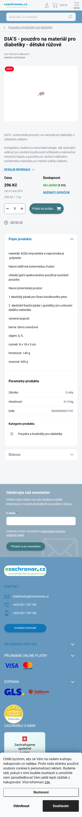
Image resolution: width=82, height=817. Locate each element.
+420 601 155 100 (24, 604)
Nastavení (41, 792)
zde (47, 782)
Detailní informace (17, 169)
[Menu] (76, 5)
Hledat (70, 16)
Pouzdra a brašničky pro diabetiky (40, 434)
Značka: (14, 57)
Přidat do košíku (42, 208)
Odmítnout (21, 806)
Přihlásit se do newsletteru (26, 546)
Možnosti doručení (56, 192)
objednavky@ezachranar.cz (31, 596)
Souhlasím (61, 806)
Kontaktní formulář (25, 627)
